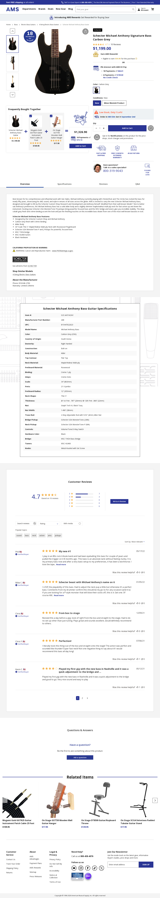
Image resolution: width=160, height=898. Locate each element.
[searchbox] (24, 523)
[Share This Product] (85, 31)
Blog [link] (70, 9)
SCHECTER (32, 266)
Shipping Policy (12, 868)
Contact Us (10, 859)
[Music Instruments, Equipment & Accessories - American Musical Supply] (12, 9)
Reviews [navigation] (103, 184)
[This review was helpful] (137, 572)
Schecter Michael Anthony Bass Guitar (15, 132)
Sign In (144, 9)
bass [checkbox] (27, 535)
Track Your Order (13, 864)
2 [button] (82, 698)
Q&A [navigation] (137, 184)
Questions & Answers (80, 730)
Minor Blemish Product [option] (114, 103)
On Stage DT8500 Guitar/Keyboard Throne (98, 822)
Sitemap (33, 872)
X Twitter (101, 868)
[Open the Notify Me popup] (97, 137)
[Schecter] (20, 263)
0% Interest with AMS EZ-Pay (113, 67)
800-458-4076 (86, 856)
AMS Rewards (35, 867)
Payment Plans (36, 863)
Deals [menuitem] (50, 9)
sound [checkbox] (19, 535)
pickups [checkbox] (58, 535)
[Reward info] (136, 59)
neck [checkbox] (34, 535)
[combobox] (105, 9)
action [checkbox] (42, 535)
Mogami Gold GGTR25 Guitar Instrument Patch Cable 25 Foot (36, 135)
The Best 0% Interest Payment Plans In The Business (112, 2)
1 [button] (77, 698)
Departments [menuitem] (29, 9)
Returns (9, 872)
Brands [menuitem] (41, 9)
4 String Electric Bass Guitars (49, 25)
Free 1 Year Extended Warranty (143, 2)
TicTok (94, 868)
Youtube (74, 868)
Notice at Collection (54, 876)
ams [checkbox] (50, 535)
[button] (152, 9)
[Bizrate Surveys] (79, 878)
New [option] (97, 103)
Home (8, 25)
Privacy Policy (55, 859)
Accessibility (54, 870)
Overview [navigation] (25, 184)
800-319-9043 (113, 171)
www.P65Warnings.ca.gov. (62, 251)
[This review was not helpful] (142, 572)
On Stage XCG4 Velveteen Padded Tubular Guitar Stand (138, 822)
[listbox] (123, 90)
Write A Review (119, 501)
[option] (96, 90)
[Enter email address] (125, 864)
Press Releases (36, 876)
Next (155, 800)
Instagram (80, 868)
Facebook (87, 868)
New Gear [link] (61, 9)
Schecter (97, 30)
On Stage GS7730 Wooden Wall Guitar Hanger (56, 134)
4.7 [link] (106, 44)
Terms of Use (55, 882)
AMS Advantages (34, 857)
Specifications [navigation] (65, 184)
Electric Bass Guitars (28, 25)
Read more (61, 564)
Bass (16, 25)
